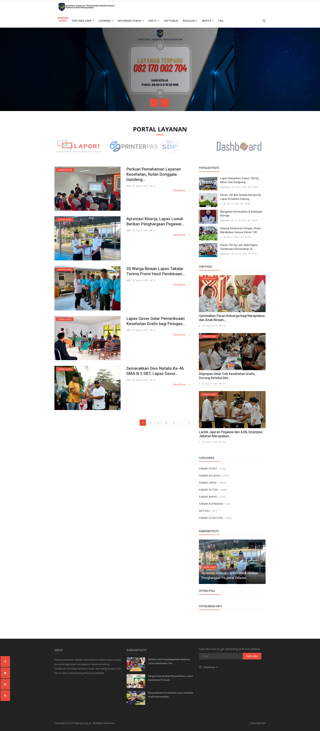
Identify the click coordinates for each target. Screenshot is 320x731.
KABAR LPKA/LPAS (211, 518)
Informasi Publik (130, 20)
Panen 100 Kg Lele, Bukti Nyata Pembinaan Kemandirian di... (239, 247)
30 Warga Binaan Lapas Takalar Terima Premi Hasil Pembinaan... (155, 271)
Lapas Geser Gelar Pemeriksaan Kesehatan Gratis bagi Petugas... (155, 321)
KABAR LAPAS (208, 482)
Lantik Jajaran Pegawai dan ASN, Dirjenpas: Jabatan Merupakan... (231, 434)
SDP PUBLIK (171, 20)
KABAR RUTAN (208, 489)
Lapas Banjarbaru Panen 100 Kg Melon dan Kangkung (239, 180)
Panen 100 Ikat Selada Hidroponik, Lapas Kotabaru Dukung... (240, 197)
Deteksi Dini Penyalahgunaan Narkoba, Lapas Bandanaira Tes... (169, 661)
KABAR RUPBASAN (211, 503)
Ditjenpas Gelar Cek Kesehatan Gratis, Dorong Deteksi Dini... (227, 376)
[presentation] (154, 103)
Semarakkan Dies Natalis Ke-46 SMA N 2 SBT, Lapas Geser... (155, 371)
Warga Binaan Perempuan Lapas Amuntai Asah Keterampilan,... (170, 694)
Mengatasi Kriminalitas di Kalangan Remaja (241, 213)
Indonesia (209, 667)
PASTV (153, 20)
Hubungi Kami (258, 723)
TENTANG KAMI (81, 20)
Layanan (105, 20)
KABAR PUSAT (208, 468)
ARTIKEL (204, 510)
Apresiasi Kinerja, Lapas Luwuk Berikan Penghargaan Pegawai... (155, 221)
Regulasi (189, 20)
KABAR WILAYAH (210, 475)
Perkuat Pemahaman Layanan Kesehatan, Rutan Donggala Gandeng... (153, 174)
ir (221, 203)
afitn (128, 185)
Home (63, 20)
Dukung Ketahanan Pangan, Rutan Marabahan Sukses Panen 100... (240, 230)
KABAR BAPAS (208, 496)
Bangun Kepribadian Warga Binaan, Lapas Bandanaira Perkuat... (170, 678)
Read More (179, 190)
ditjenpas (225, 187)
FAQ (220, 20)
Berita (207, 20)
